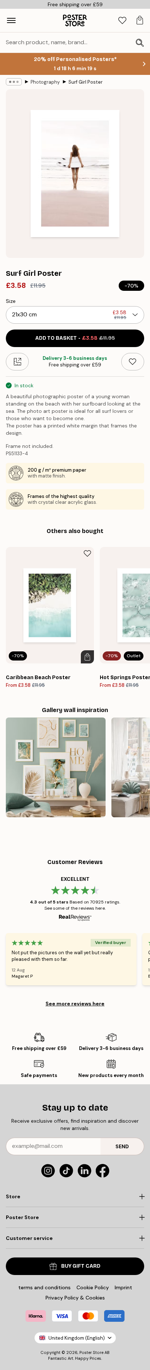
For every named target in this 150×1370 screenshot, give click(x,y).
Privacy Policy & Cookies (75, 1297)
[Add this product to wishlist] (132, 361)
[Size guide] (17, 361)
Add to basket (75, 338)
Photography (45, 82)
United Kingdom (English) (76, 1338)
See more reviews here (75, 1003)
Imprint (123, 1287)
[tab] (122, 20)
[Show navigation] (11, 20)
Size (11, 301)
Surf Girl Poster (85, 82)
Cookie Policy (92, 1287)
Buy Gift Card (80, 1266)
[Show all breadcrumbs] (14, 81)
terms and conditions (44, 1287)
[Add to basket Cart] (87, 656)
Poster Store (91, 1352)
